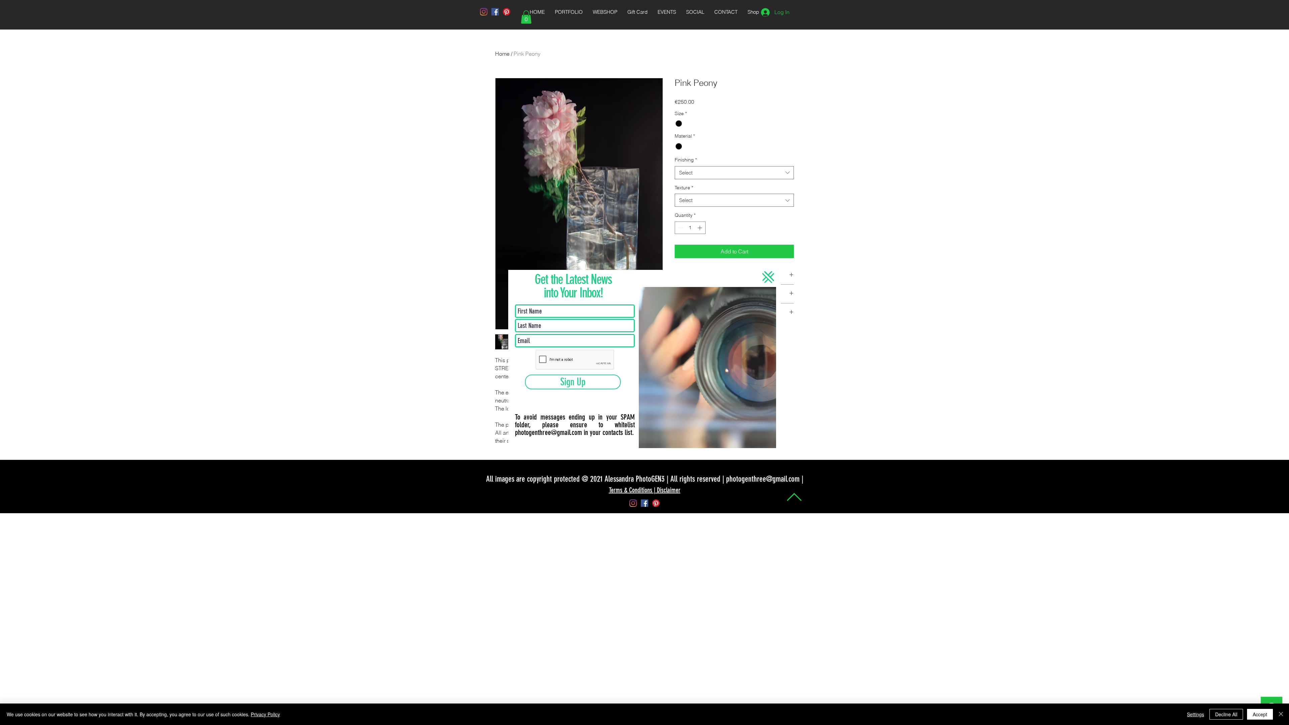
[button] (768, 277)
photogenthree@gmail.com (548, 432)
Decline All (1226, 714)
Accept (1260, 714)
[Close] (1281, 714)
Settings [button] (1195, 714)
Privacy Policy (265, 714)
